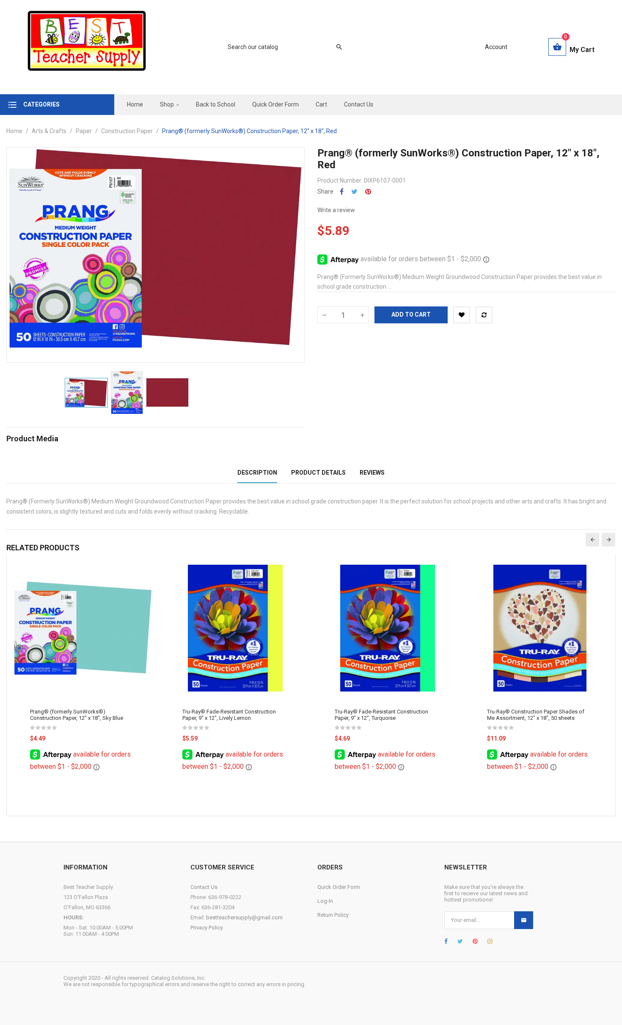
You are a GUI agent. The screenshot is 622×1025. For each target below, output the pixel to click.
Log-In (325, 901)
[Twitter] (460, 941)
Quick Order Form (338, 887)
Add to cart (411, 314)
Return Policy (333, 915)
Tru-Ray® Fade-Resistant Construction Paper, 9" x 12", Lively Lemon (229, 714)
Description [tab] (257, 472)
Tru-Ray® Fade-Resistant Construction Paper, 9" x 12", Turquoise (381, 714)
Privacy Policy (206, 927)
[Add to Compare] (484, 314)
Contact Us (203, 887)
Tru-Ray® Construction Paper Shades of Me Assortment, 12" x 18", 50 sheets (535, 714)
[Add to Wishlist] (461, 314)
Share (342, 191)
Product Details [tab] (318, 472)
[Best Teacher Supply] (87, 47)
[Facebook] (446, 941)
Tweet (354, 191)
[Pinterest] (475, 941)
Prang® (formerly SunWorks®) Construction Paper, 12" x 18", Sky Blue (76, 714)
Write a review (336, 210)
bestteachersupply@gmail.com (244, 917)
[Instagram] (490, 941)
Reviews (372, 472)
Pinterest (368, 191)
